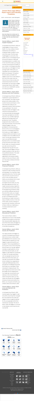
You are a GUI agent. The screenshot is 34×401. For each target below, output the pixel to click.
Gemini (27, 75)
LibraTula (14, 349)
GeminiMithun (14, 342)
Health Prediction (28, 382)
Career (28, 383)
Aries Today (25, 11)
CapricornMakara (9, 355)
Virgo (26, 81)
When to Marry (28, 380)
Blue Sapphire (12, 374)
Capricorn (27, 89)
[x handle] (17, 393)
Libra (26, 83)
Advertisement (5, 372)
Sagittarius (28, 87)
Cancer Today (26, 17)
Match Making (28, 375)
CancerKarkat (19, 342)
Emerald (12, 383)
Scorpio (27, 85)
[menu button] (2, 1)
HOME (2, 17)
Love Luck (27, 376)
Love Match (28, 381)
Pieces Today (26, 32)
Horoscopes (28, 374)
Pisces (27, 92)
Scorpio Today (26, 24)
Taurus (27, 74)
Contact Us (22, 387)
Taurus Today (26, 13)
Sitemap (29, 387)
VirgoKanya (9, 349)
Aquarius (27, 90)
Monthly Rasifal (8, 17)
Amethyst (11, 375)
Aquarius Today (26, 30)
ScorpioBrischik (18, 349)
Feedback (26, 387)
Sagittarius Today (27, 26)
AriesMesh (4, 342)
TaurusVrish (9, 342)
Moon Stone (12, 376)
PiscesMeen (19, 355)
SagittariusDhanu (4, 355)
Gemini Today (26, 15)
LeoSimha (4, 349)
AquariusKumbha (14, 355)
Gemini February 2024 (7, 328)
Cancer (27, 77)
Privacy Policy (9, 387)
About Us (18, 387)
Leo (26, 79)
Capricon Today (26, 28)
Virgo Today (25, 20)
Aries (26, 72)
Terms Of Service (14, 387)
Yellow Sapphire (12, 380)
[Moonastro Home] (17, 1)
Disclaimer (4, 387)
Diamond (12, 381)
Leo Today (25, 18)
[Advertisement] (11, 318)
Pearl (12, 382)
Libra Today (25, 22)
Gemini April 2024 (16, 330)
